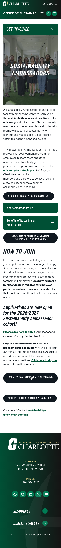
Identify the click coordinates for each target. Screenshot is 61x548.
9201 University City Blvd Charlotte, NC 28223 (30, 467)
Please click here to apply (19, 332)
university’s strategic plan (19, 170)
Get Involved (18, 29)
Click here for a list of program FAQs (28, 196)
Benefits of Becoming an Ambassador (21, 223)
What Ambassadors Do (20, 208)
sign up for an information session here (30, 398)
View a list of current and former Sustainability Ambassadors (30, 238)
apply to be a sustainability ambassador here (31, 378)
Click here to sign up (44, 360)
